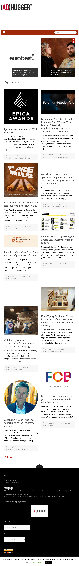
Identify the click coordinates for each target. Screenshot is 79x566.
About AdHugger (11, 480)
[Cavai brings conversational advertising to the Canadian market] (21, 397)
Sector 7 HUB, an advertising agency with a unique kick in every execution (60, 72)
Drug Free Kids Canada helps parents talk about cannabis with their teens (56, 399)
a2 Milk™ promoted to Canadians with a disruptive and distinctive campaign (19, 343)
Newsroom (28, 156)
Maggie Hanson (64, 155)
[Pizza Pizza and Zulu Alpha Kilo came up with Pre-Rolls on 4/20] (21, 180)
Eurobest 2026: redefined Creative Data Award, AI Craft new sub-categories (23, 72)
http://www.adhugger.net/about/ (54, 496)
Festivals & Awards (25, 158)
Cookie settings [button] (37, 563)
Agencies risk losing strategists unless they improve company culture (57, 239)
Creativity (16, 158)
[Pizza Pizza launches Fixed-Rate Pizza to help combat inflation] (21, 240)
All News (10, 158)
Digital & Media (55, 207)
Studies (53, 266)
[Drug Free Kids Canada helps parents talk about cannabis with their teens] (58, 378)
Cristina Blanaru (26, 226)
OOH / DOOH (64, 207)
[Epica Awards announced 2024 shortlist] (21, 106)
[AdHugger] (16, 7)
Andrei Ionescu (63, 264)
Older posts (9, 457)
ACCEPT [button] (48, 563)
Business (53, 157)
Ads (9, 278)
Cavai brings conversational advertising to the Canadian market (19, 423)
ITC (24, 449)
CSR (60, 351)
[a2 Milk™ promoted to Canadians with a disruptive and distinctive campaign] (21, 320)
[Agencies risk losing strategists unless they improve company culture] (58, 221)
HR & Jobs (65, 157)
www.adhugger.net (22, 495)
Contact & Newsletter (12, 483)
